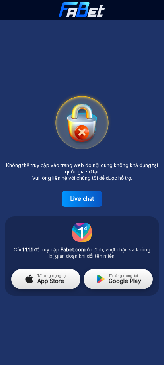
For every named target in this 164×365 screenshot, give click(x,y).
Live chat (82, 198)
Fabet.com (73, 250)
